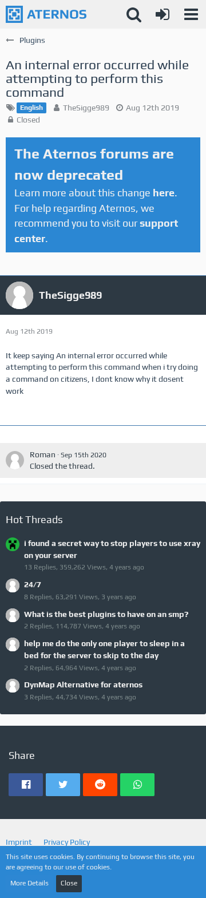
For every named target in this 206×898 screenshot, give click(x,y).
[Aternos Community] (46, 14)
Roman (43, 454)
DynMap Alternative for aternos (83, 684)
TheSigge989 (86, 107)
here (164, 193)
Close (69, 883)
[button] (191, 14)
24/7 (32, 584)
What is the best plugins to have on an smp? (106, 614)
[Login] (162, 14)
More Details (29, 883)
